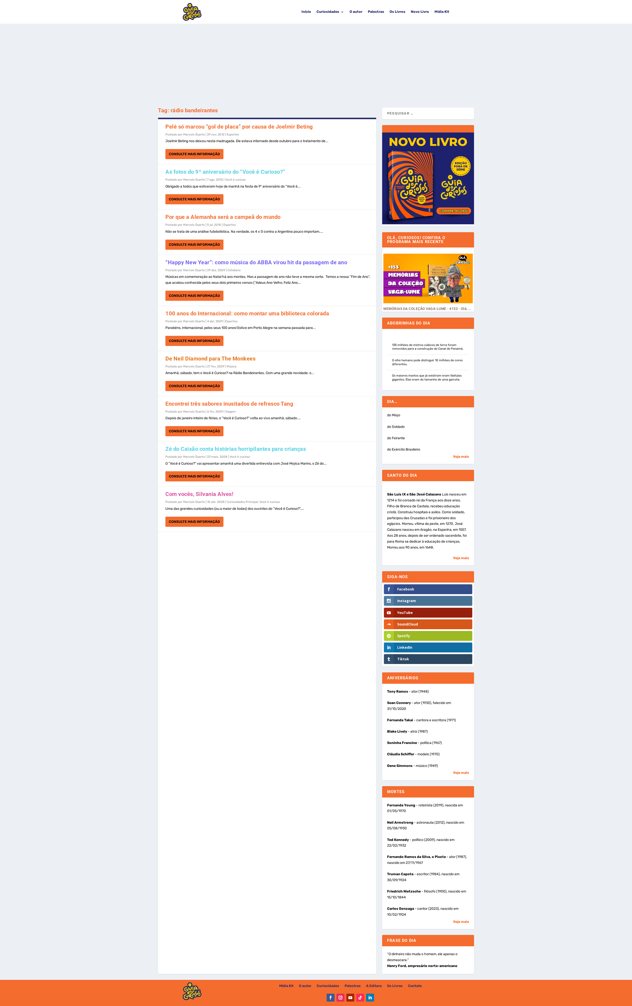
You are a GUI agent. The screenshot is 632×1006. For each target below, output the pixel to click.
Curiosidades (327, 12)
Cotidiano (234, 270)
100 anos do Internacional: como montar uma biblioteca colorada (247, 313)
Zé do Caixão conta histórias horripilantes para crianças (235, 449)
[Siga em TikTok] (360, 998)
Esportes (233, 134)
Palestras (376, 12)
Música (232, 366)
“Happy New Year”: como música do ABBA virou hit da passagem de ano (256, 262)
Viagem (230, 411)
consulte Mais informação (194, 154)
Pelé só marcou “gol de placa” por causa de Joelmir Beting (239, 127)
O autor (356, 12)
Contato (415, 986)
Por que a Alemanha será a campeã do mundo (223, 217)
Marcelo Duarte (194, 134)
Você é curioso (235, 179)
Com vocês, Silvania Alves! (199, 494)
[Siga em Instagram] (340, 998)
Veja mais (461, 457)
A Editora (374, 986)
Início (306, 12)
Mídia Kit (441, 12)
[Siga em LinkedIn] (370, 998)
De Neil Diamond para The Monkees (210, 359)
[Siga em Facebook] (331, 998)
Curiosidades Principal (242, 502)
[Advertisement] (316, 60)
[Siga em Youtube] (350, 998)
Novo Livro (420, 12)
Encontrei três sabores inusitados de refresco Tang (229, 404)
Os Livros (397, 12)
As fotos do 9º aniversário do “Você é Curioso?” (225, 172)
